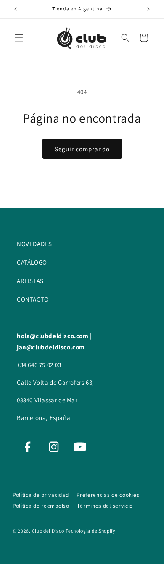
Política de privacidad (41, 494)
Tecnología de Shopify (90, 530)
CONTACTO (33, 299)
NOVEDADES (34, 244)
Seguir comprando (82, 149)
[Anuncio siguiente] (148, 9)
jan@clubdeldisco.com (51, 347)
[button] (19, 38)
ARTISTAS (30, 281)
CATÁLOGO (32, 262)
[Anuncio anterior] (15, 9)
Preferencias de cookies (108, 494)
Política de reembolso (42, 505)
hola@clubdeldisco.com (53, 336)
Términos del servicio (105, 505)
